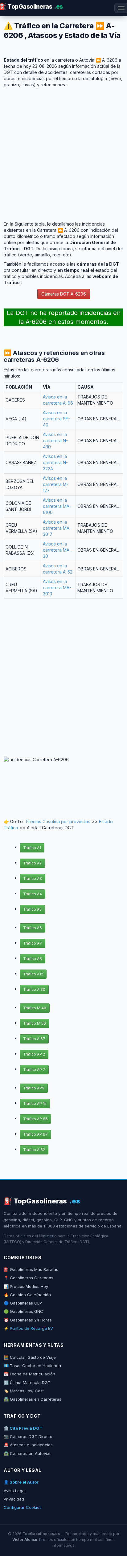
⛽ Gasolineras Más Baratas (31, 1269)
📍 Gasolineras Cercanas (28, 1277)
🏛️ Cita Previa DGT (23, 1428)
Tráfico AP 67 (35, 1134)
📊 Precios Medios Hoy (26, 1286)
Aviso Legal (15, 1490)
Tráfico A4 (32, 894)
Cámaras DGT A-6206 (63, 293)
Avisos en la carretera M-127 (55, 484)
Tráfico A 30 (34, 989)
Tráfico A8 (32, 958)
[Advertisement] (63, 151)
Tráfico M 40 (34, 1008)
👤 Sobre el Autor (21, 1482)
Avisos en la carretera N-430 (55, 440)
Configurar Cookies (23, 1507)
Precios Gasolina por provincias (58, 821)
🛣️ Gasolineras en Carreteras (32, 1399)
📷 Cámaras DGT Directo (28, 1436)
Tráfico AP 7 (34, 1069)
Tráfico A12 (33, 974)
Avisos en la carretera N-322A (55, 462)
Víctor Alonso (24, 1539)
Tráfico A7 (32, 943)
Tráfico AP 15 (35, 1103)
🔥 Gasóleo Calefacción (27, 1294)
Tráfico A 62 (34, 1149)
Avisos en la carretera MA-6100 (57, 506)
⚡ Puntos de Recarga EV (28, 1328)
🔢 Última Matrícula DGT (27, 1382)
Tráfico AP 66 (35, 1119)
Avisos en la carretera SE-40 (56, 418)
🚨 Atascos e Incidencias (28, 1444)
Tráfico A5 (32, 909)
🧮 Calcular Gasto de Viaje (30, 1357)
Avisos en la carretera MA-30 (57, 550)
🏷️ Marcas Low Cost (24, 1390)
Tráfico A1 (32, 847)
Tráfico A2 (32, 863)
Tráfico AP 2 (34, 1054)
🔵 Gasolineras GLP (23, 1303)
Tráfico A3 (32, 878)
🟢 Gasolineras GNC (23, 1311)
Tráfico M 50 (34, 1023)
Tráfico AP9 (33, 1088)
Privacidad (14, 1499)
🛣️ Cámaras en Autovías (27, 1453)
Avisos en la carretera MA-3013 (57, 587)
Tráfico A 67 (34, 1038)
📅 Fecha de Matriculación (29, 1373)
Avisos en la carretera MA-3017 (57, 528)
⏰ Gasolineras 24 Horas (28, 1319)
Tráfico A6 (32, 927)
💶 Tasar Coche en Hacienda (32, 1365)
